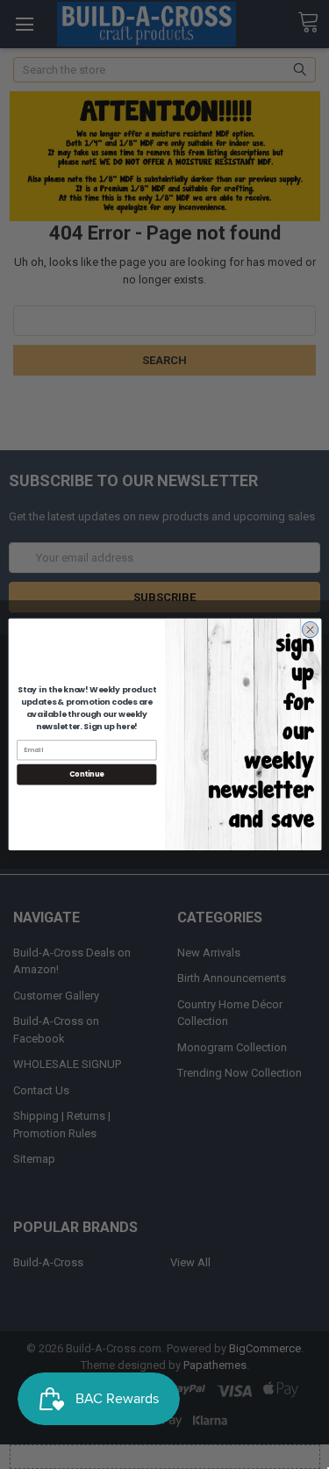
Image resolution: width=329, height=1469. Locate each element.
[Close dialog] (310, 630)
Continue (86, 774)
